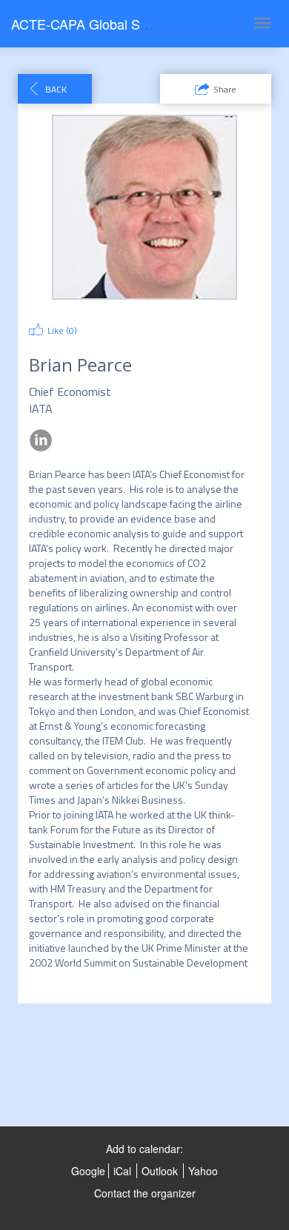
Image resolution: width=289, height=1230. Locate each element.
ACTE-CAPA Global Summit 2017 (110, 23)
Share (224, 89)
